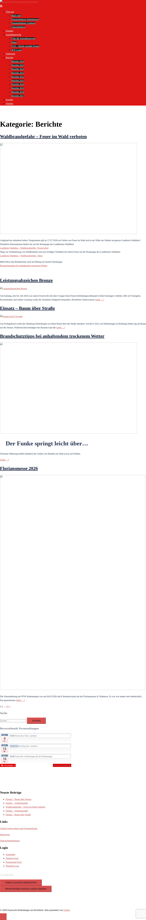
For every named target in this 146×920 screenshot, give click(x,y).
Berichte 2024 (17, 69)
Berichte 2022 (17, 77)
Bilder (14, 42)
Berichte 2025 (17, 65)
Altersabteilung (18, 27)
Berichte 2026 (17, 61)
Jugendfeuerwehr (13, 34)
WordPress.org (12, 866)
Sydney (66, 910)
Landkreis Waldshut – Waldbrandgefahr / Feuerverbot (24, 248)
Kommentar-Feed (14, 862)
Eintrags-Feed (12, 858)
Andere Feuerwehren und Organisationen (18, 828)
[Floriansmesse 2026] (72, 689)
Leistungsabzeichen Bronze (26, 280)
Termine (9, 103)
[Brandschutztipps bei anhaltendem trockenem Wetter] (68, 433)
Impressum (5, 834)
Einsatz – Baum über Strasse (18, 799)
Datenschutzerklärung (10, 840)
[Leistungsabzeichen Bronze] (13, 288)
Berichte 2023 (17, 73)
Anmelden (10, 854)
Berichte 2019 (17, 88)
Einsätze (9, 31)
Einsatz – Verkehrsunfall (17, 803)
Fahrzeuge (10, 53)
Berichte (9, 57)
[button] (8, 765)
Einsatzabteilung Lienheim (23, 23)
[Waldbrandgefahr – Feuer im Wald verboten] (68, 233)
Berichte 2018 (17, 92)
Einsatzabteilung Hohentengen (25, 19)
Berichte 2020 (17, 84)
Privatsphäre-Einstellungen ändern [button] (25, 889)
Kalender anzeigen (61, 765)
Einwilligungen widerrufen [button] (20, 882)
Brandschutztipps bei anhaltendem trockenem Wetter (23, 265)
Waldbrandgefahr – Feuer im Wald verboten (43, 136)
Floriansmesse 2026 (19, 468)
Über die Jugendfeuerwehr (23, 38)
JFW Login (16, 50)
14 (7, 706)
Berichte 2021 (17, 80)
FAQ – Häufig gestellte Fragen (25, 46)
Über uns (10, 12)
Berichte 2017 (17, 96)
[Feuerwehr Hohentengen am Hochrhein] (19, 2)
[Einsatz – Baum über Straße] (11, 316)
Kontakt (9, 99)
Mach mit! (16, 15)
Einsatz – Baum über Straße (27, 308)
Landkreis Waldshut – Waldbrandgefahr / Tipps (21, 256)
